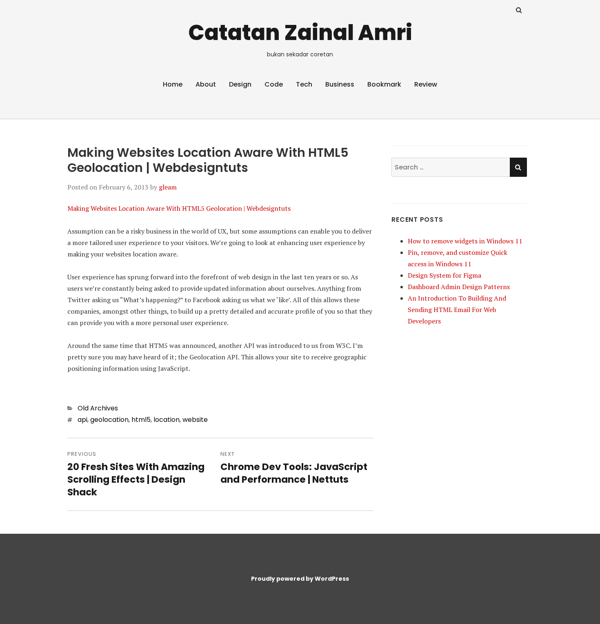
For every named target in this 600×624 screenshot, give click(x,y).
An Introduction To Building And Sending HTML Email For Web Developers (457, 309)
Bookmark (384, 84)
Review (425, 84)
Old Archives (98, 408)
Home (172, 84)
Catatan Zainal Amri (300, 32)
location (166, 419)
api (82, 419)
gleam (168, 187)
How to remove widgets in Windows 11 (465, 240)
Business (339, 84)
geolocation (109, 419)
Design (240, 84)
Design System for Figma (444, 275)
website (195, 419)
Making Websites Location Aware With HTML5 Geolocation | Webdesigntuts (179, 208)
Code (273, 84)
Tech (304, 84)
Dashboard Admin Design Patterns (459, 286)
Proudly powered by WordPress (300, 579)
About (206, 84)
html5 (141, 419)
